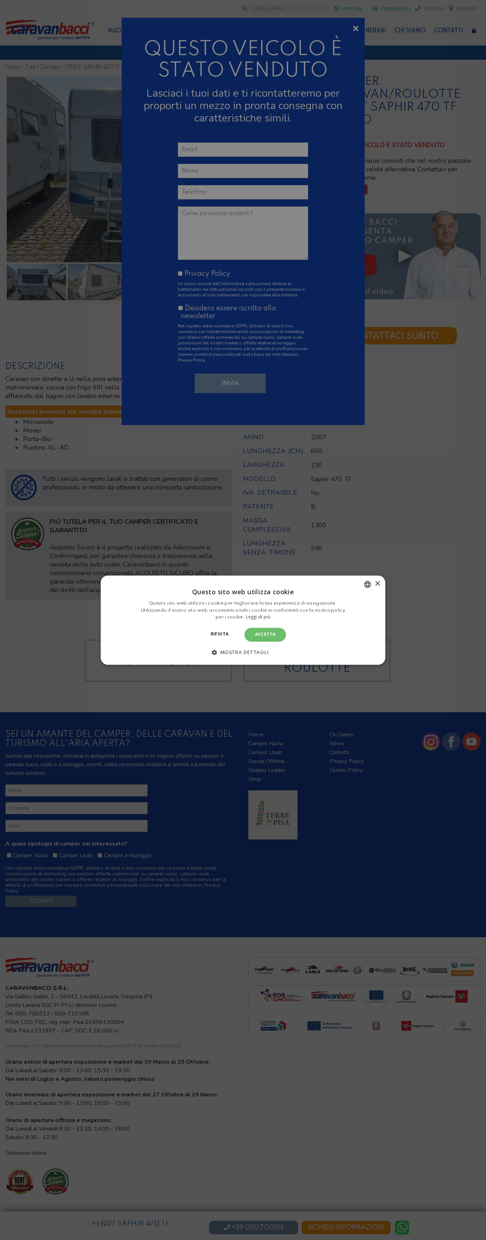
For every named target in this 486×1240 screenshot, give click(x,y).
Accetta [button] (265, 635)
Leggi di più (258, 617)
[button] (243, 652)
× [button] (377, 583)
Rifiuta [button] (220, 634)
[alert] (243, 620)
